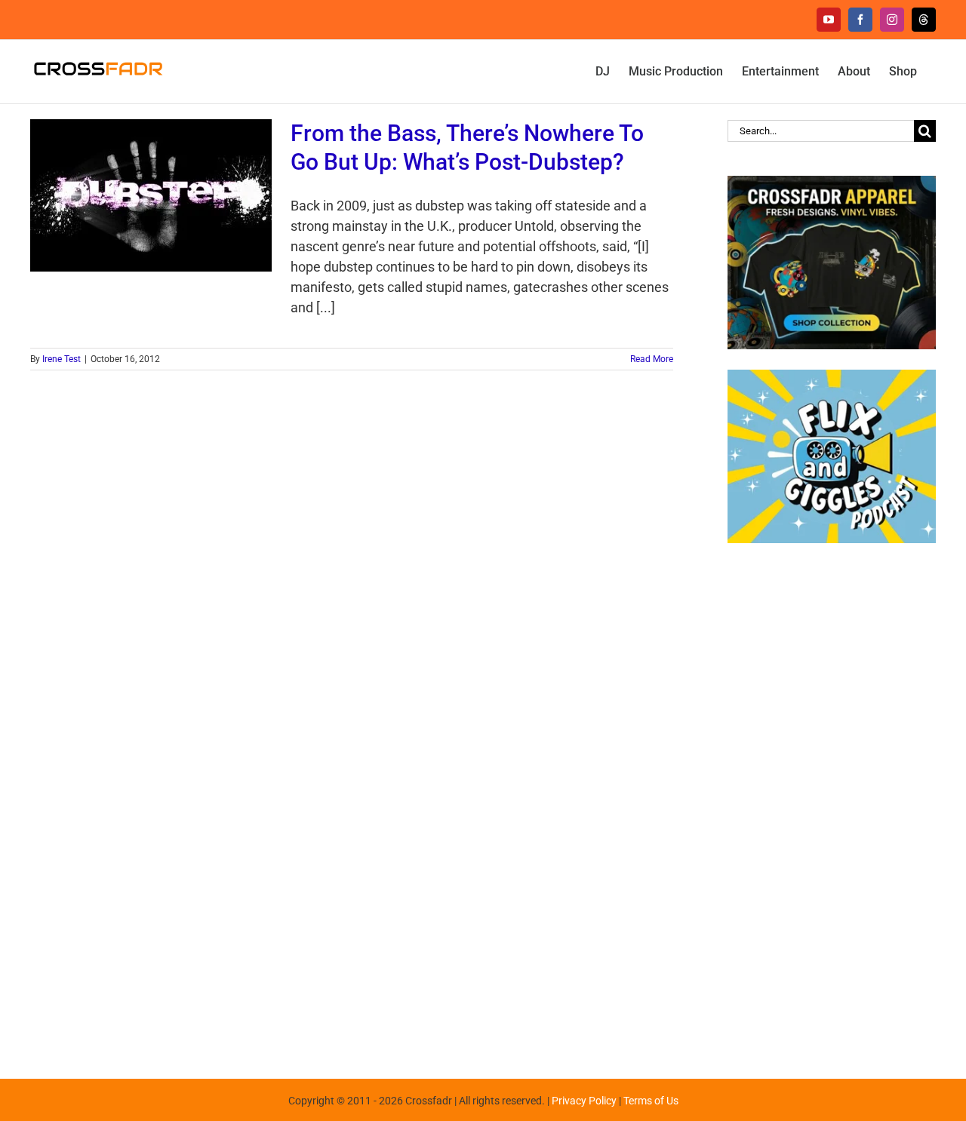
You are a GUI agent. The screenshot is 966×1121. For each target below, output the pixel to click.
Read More (651, 359)
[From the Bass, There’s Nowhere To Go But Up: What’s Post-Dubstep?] (151, 195)
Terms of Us (650, 1101)
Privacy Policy (584, 1101)
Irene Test (61, 359)
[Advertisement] (832, 803)
